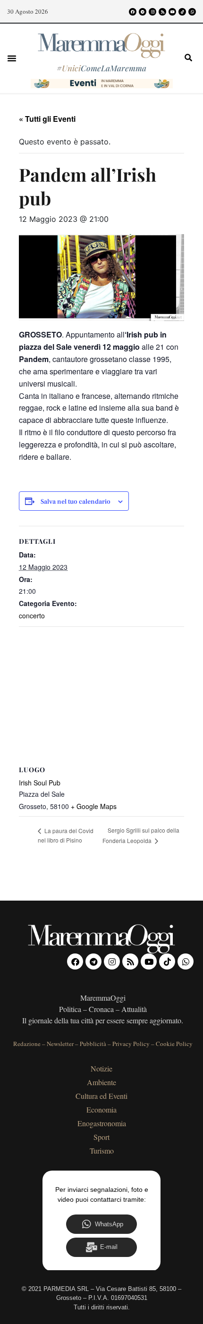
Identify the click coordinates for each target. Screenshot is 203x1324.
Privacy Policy (131, 1043)
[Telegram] (142, 12)
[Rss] (162, 12)
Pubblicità (93, 1043)
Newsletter (60, 1043)
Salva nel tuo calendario (75, 502)
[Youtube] (172, 12)
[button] (12, 58)
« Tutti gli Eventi (47, 118)
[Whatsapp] (192, 12)
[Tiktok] (182, 12)
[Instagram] (152, 12)
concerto (32, 615)
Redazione (27, 1043)
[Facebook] (132, 12)
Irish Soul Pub (39, 782)
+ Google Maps (94, 806)
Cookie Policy (174, 1043)
